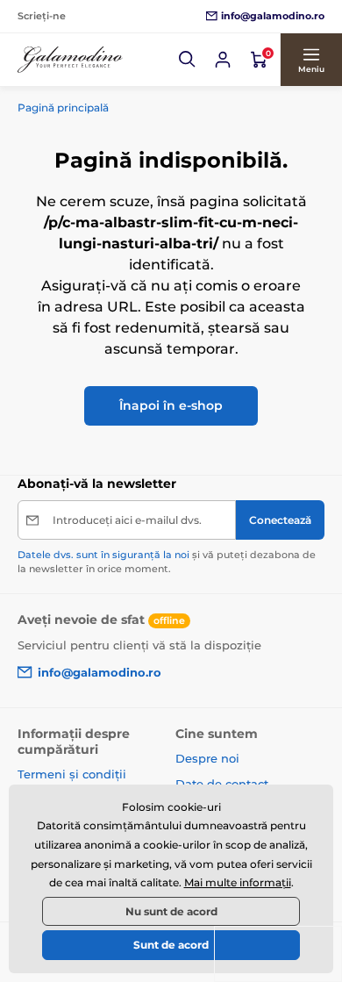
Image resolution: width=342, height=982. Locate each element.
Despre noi (207, 758)
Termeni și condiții (72, 774)
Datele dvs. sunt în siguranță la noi (103, 554)
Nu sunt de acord (171, 911)
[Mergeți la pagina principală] (70, 60)
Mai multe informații (237, 882)
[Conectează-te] (222, 59)
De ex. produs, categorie (128, 89)
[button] (187, 59)
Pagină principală (63, 107)
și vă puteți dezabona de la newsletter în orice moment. (167, 561)
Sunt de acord (171, 944)
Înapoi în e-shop (171, 405)
